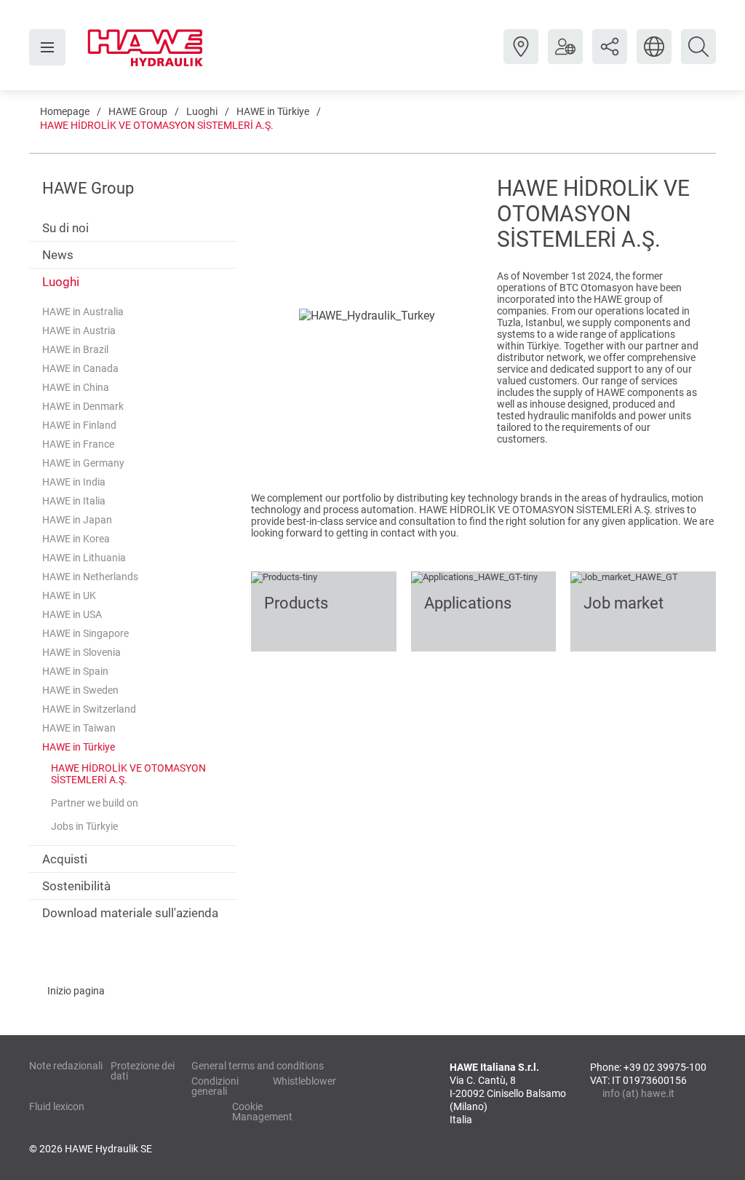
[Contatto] (520, 57)
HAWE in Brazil (75, 349)
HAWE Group (137, 111)
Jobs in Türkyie (84, 826)
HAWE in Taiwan (79, 728)
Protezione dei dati (143, 1071)
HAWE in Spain (75, 671)
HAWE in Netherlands (90, 576)
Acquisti (64, 859)
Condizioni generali (215, 1086)
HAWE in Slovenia (81, 652)
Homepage (64, 111)
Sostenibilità (76, 886)
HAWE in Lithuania (84, 557)
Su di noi (65, 228)
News (57, 255)
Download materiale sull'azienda (130, 913)
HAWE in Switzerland (89, 709)
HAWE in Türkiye (272, 111)
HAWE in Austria (79, 330)
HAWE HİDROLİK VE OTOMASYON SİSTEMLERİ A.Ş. (157, 125)
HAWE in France (78, 444)
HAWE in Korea (76, 539)
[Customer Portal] (565, 57)
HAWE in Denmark (83, 406)
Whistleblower (304, 1081)
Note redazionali (66, 1066)
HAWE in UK (69, 595)
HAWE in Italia (73, 501)
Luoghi (202, 111)
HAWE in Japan (77, 520)
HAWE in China (75, 387)
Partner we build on (94, 803)
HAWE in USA (72, 614)
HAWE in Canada (80, 368)
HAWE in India (73, 482)
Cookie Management (262, 1111)
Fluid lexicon (56, 1106)
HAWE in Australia (83, 311)
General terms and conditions (257, 1066)
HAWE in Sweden (80, 690)
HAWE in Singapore (85, 633)
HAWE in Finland (79, 425)
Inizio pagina (76, 991)
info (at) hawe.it (638, 1093)
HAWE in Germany (83, 463)
